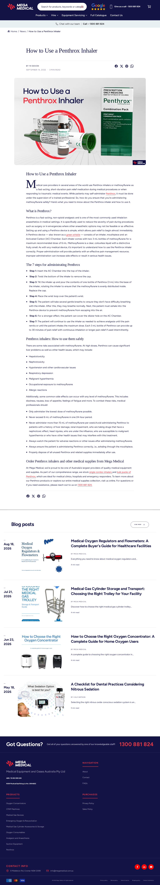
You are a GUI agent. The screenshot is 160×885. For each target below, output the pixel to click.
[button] (41, 16)
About (85, 772)
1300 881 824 (136, 744)
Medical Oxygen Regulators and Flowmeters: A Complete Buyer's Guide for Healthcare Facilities (111, 543)
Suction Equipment (14, 844)
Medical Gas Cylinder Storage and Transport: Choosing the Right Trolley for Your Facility (108, 591)
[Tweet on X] (121, 66)
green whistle (73, 234)
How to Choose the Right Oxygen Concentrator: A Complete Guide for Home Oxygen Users (113, 638)
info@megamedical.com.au (61, 871)
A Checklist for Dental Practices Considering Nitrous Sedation (107, 686)
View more (137, 524)
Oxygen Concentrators (16, 803)
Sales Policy (87, 809)
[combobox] (62, 6)
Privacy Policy (88, 803)
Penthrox (110, 193)
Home (14, 31)
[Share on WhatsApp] (132, 66)
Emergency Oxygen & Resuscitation (21, 821)
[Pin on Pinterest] (127, 66)
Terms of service (125, 880)
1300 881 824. (85, 484)
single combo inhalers (100, 472)
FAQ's (85, 783)
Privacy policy (104, 880)
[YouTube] (151, 867)
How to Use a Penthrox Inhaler (44, 31)
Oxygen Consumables (15, 832)
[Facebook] (137, 867)
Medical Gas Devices (15, 815)
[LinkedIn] (144, 867)
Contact (86, 777)
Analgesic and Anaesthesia (17, 838)
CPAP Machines (13, 809)
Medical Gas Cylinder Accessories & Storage (25, 827)
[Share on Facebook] (116, 66)
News (23, 31)
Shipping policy (136, 880)
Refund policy (114, 880)
